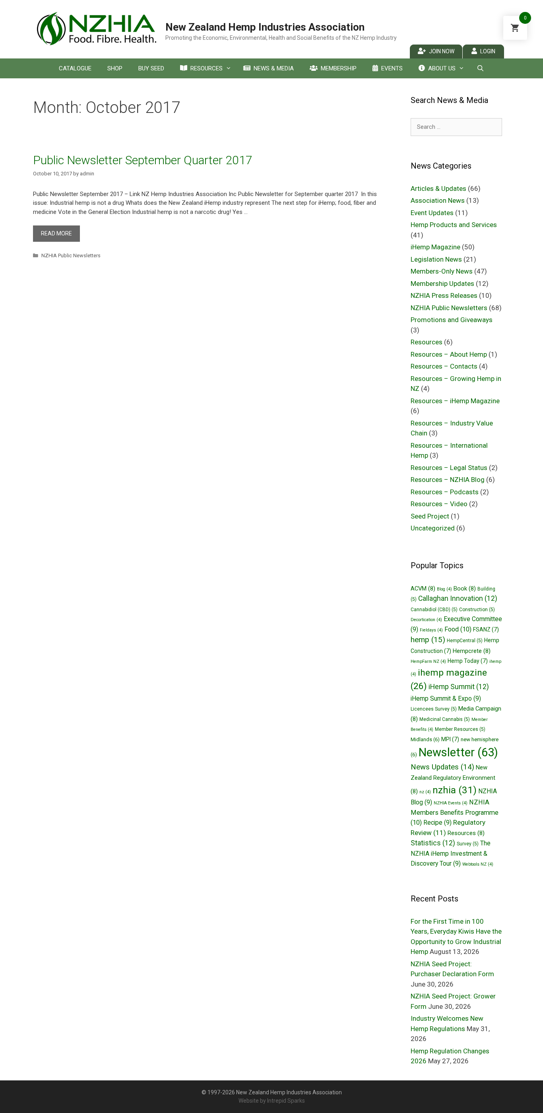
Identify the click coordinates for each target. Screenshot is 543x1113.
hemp (428, 639)
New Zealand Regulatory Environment (453, 779)
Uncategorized (433, 528)
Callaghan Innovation (457, 598)
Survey (468, 844)
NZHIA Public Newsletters (71, 255)
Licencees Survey (434, 709)
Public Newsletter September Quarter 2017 (142, 160)
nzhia (454, 790)
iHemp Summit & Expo (446, 698)
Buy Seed (151, 68)
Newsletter (458, 752)
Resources (206, 68)
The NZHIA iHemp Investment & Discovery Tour (451, 853)
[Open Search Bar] (480, 68)
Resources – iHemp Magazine (455, 401)
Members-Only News (442, 271)
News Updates (442, 767)
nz (425, 791)
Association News (438, 200)
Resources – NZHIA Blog (448, 480)
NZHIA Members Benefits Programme (454, 812)
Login (487, 51)
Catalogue (75, 68)
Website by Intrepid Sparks (272, 1100)
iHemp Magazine (435, 247)
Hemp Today (468, 661)
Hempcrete (472, 651)
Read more (56, 233)
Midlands (425, 739)
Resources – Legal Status (449, 468)
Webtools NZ (477, 864)
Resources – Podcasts (445, 492)
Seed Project (430, 516)
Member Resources (460, 729)
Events (392, 68)
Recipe (437, 822)
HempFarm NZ (428, 661)
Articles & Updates (438, 188)
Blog (444, 589)
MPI (450, 739)
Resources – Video (439, 504)
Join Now (441, 51)
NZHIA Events (450, 803)
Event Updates (432, 213)
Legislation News (436, 259)
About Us (442, 68)
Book (465, 588)
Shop (114, 68)
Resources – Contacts (444, 366)
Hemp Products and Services (454, 225)
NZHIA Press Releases (444, 295)
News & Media (274, 68)
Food (457, 629)
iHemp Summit (459, 687)
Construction (477, 609)
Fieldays (431, 630)
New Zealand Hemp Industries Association (265, 27)
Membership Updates (442, 283)
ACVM (423, 588)
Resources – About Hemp (449, 354)
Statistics (433, 843)
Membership (339, 68)
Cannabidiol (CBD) (434, 609)
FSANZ (486, 629)
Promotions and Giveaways (452, 320)
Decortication (426, 619)
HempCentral (465, 640)
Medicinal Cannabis (444, 719)
